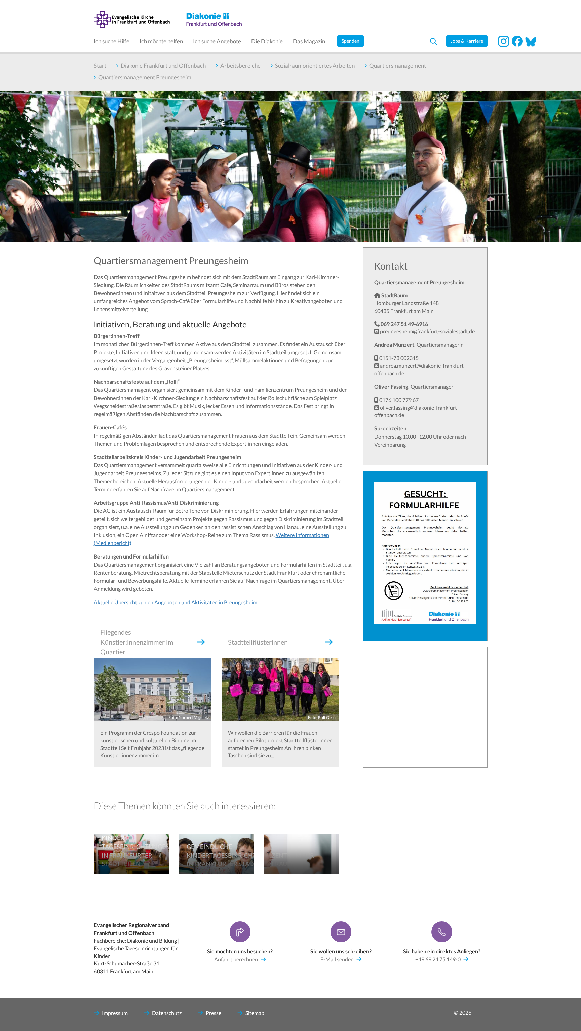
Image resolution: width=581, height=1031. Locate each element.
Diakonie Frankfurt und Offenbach (163, 65)
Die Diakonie (267, 41)
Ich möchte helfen (161, 41)
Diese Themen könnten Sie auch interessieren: (185, 805)
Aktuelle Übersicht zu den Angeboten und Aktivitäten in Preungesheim (175, 602)
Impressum (115, 1012)
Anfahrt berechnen (236, 959)
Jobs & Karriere (467, 41)
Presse (213, 1012)
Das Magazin (309, 41)
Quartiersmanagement (397, 65)
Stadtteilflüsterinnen (258, 642)
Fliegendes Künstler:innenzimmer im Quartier (136, 642)
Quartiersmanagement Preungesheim (144, 77)
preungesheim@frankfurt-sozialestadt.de (427, 331)
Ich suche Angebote (217, 41)
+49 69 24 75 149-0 (438, 959)
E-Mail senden (337, 959)
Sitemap (254, 1012)
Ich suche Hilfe (111, 41)
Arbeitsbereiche (240, 65)
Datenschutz (167, 1012)
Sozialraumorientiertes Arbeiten (315, 65)
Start (100, 65)
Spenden (350, 41)
